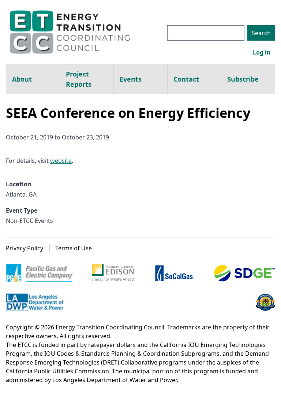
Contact (186, 79)
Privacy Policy (24, 248)
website (61, 161)
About (22, 79)
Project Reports (78, 79)
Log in (262, 52)
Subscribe (243, 79)
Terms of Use (73, 248)
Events (131, 79)
